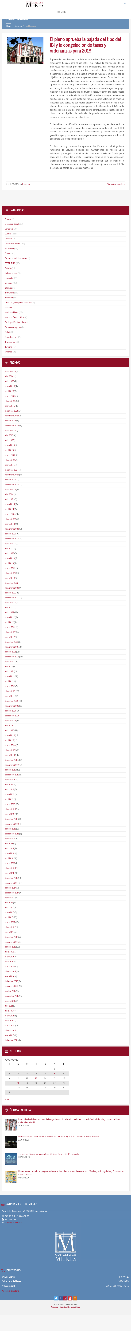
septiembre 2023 (12, 539)
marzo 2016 (10, 967)
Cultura (8, 234)
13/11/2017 (14, 184)
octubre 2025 (10, 421)
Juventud (9, 298)
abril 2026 (9, 391)
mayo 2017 (9, 913)
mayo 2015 (9, 1016)
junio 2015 (9, 1011)
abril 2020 (9, 740)
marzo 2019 (10, 804)
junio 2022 (9, 613)
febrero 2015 (10, 1031)
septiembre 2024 (12, 485)
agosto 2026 (10, 372)
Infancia (8, 288)
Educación (9, 249)
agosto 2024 (10, 490)
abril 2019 (9, 799)
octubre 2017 (10, 888)
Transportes (10, 342)
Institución (9, 293)
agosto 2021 (10, 662)
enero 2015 (9, 1036)
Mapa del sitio (65, 1307)
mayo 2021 (9, 676)
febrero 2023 (10, 573)
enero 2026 (10, 406)
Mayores (8, 308)
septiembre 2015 (12, 996)
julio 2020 (9, 726)
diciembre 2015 (11, 981)
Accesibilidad (75, 1307)
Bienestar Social (12, 224)
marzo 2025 (10, 455)
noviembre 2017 (11, 883)
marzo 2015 (10, 1026)
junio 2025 (9, 440)
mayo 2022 (10, 617)
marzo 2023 (10, 568)
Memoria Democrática (14, 317)
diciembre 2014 (11, 1040)
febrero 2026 (10, 401)
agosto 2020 (10, 721)
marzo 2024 (10, 514)
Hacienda (26, 184)
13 (36, 1079)
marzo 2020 (10, 745)
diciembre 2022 (11, 583)
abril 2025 (9, 450)
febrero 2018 (10, 868)
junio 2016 (9, 952)
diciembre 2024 (12, 470)
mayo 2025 (10, 445)
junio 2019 (9, 790)
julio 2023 (9, 549)
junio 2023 (9, 554)
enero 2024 (10, 524)
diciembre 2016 (11, 937)
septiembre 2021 (12, 657)
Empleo (8, 254)
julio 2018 (9, 844)
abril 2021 (9, 681)
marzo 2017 (10, 922)
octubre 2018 (10, 829)
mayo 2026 (10, 386)
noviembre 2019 (12, 765)
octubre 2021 (10, 652)
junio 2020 (9, 731)
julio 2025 (9, 435)
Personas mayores (13, 327)
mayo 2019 (10, 795)
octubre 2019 (10, 770)
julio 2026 (9, 376)
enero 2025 (10, 465)
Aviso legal (54, 1307)
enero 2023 (10, 578)
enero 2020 (10, 755)
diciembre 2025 (11, 411)
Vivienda (8, 352)
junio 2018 (9, 849)
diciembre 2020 (12, 701)
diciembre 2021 (11, 642)
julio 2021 (9, 667)
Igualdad (8, 283)
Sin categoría (10, 337)
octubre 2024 (10, 480)
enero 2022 (10, 637)
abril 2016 (9, 962)
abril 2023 (9, 563)
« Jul (7, 1100)
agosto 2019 (10, 780)
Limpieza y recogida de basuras (18, 303)
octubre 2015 (10, 991)
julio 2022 (9, 608)
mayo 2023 (10, 558)
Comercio (9, 229)
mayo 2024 (10, 504)
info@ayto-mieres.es (13, 1223)
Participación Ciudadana (15, 322)
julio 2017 (9, 903)
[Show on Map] (125, 2)
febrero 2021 (10, 691)
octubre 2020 (10, 711)
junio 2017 (9, 908)
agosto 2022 (10, 603)
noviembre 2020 (12, 706)
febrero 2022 (10, 632)
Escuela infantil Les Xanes (16, 258)
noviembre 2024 (12, 475)
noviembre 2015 (11, 986)
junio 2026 (9, 381)
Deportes (8, 239)
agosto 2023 (10, 544)
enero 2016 (9, 977)
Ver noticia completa (116, 184)
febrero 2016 (10, 972)
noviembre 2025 (12, 416)
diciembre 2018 (11, 819)
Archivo (8, 219)
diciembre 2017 (11, 878)
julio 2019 (9, 785)
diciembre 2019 (11, 760)
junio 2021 (9, 672)
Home (8, 26)
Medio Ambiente (11, 313)
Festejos (8, 268)
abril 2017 (9, 917)
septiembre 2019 (12, 775)
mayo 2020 (10, 736)
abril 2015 (9, 1021)
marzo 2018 (10, 863)
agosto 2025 (10, 431)
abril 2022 (9, 622)
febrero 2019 (10, 809)
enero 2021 (9, 696)
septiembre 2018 (12, 834)
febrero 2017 (10, 927)
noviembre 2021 (12, 647)
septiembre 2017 (12, 893)
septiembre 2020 (12, 716)
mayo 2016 (9, 957)
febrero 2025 (10, 460)
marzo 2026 (10, 396)
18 (18, 1083)
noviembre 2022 (12, 588)
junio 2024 (9, 499)
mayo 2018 (9, 854)
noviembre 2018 (12, 824)
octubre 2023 (10, 534)
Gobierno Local (11, 273)
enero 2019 (10, 814)
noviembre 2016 (12, 942)
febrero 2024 (10, 519)
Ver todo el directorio (10, 1291)
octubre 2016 (10, 947)
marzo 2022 (10, 627)
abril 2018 (9, 858)
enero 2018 (9, 873)
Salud (7, 332)
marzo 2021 (10, 686)
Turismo (8, 347)
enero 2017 (9, 932)
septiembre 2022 (12, 598)
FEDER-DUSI (10, 263)
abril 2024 (9, 509)
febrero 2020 (10, 750)
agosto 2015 (10, 1001)
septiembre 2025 (12, 426)
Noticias (18, 26)
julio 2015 (9, 1006)
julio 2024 (9, 495)
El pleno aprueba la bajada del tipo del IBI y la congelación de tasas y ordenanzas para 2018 (85, 45)
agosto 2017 (10, 898)
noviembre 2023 (12, 529)
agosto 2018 (10, 839)
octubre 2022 (10, 593)
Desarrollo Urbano (12, 244)
